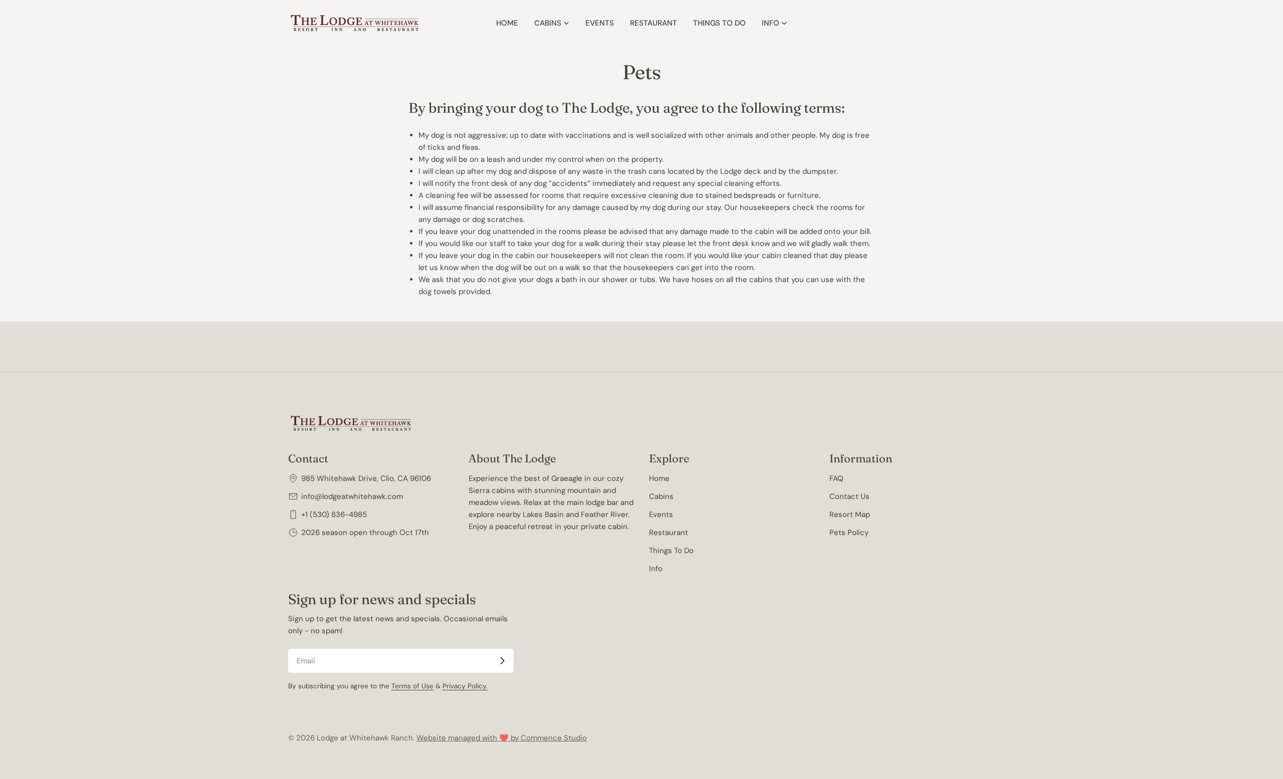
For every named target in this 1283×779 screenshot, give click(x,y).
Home (659, 478)
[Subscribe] (502, 660)
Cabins (661, 496)
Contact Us (849, 496)
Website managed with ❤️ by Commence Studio (501, 738)
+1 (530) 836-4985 (334, 514)
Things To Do (671, 551)
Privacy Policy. (465, 686)
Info (656, 569)
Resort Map (849, 514)
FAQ (836, 478)
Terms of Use (412, 686)
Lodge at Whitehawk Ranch (365, 738)
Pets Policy (849, 533)
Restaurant (668, 533)
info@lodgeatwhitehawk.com (352, 496)
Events (661, 514)
